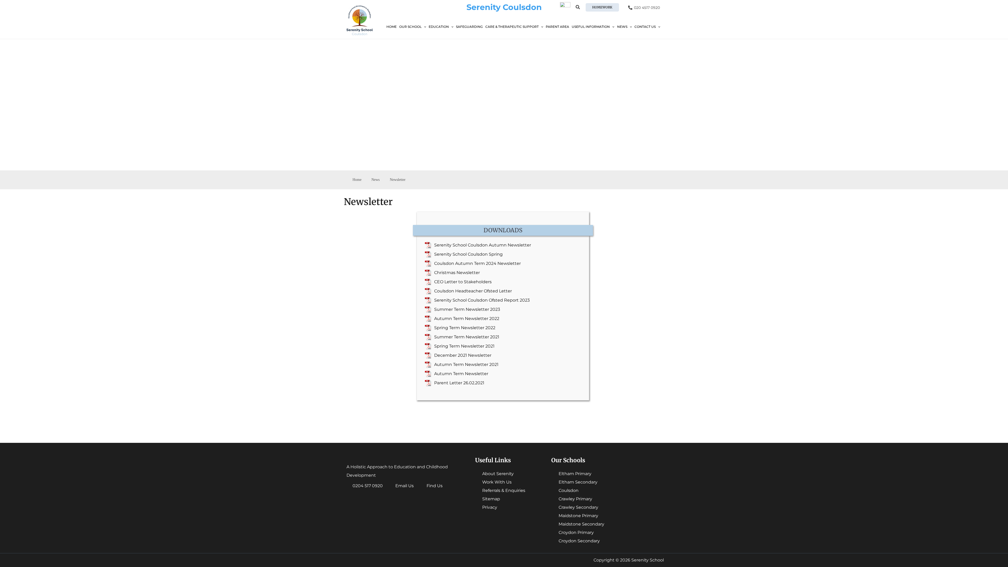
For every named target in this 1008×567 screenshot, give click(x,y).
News (622, 27)
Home (391, 27)
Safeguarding (469, 27)
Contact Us (645, 27)
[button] (578, 8)
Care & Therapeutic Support (512, 27)
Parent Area (557, 27)
